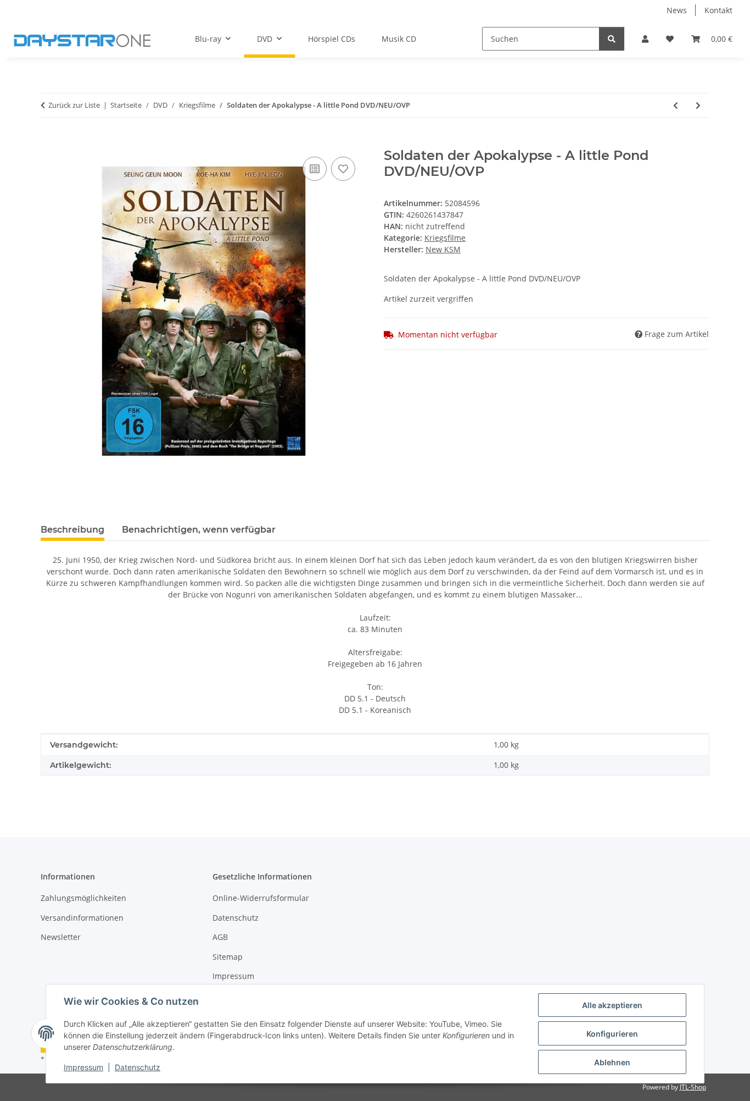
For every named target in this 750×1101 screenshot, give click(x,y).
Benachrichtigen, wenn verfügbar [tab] (199, 529)
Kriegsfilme (445, 238)
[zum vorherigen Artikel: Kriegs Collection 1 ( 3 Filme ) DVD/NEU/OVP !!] (675, 105)
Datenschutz (137, 1067)
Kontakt (718, 10)
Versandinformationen (82, 917)
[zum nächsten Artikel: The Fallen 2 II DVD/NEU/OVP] (698, 105)
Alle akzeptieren (612, 1005)
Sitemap (227, 956)
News (677, 10)
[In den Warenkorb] (49, 142)
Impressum (83, 1067)
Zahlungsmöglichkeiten (83, 898)
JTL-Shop (693, 1087)
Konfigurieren (612, 1033)
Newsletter (61, 937)
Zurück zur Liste (74, 105)
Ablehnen (612, 1062)
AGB (220, 937)
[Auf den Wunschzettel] (343, 169)
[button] (645, 39)
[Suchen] (611, 39)
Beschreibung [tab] (72, 529)
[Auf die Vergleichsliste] (315, 169)
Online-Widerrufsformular (260, 898)
